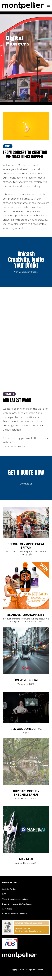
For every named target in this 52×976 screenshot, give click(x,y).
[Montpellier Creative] (23, 5)
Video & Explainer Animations (15, 899)
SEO (4, 894)
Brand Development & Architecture (17, 904)
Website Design (9, 889)
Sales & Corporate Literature (14, 914)
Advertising (7, 909)
